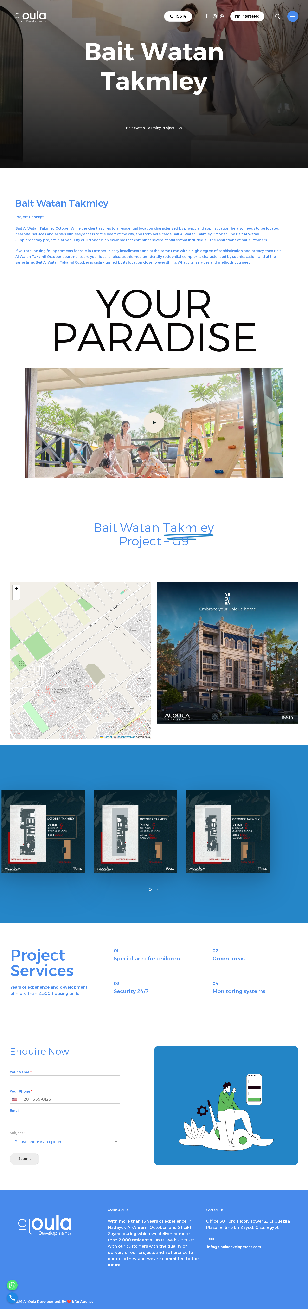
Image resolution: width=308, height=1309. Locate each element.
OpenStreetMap (126, 737)
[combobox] (15, 1099)
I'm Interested (247, 16)
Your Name (21, 1072)
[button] (292, 16)
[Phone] (12, 1297)
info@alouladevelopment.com (234, 1247)
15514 (212, 1239)
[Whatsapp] (12, 1285)
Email (14, 1110)
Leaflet (107, 737)
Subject (17, 1133)
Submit (24, 1158)
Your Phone (21, 1091)
